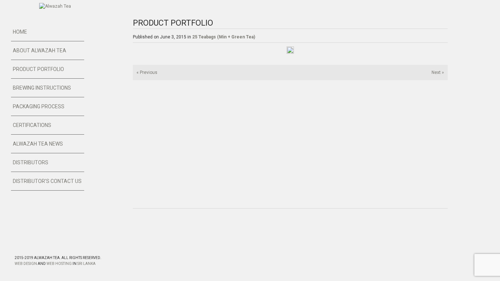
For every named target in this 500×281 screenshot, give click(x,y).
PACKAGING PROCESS (38, 106)
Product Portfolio (38, 69)
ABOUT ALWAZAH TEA (39, 50)
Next (438, 72)
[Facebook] (20, 245)
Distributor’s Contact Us (47, 181)
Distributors (30, 162)
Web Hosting (59, 264)
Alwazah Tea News (38, 144)
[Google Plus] (33, 245)
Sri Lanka (86, 264)
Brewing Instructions (42, 88)
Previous (147, 72)
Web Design (26, 264)
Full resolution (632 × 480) (287, 52)
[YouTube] (46, 245)
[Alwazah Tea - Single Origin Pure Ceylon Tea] (55, 6)
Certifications (32, 125)
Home (20, 32)
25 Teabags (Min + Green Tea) (223, 37)
